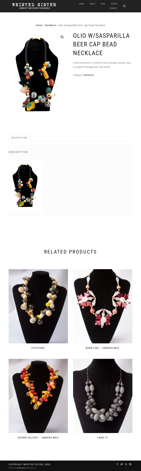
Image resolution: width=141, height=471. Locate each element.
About (92, 4)
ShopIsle (13, 468)
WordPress (32, 468)
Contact (113, 8)
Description (19, 137)
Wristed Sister (34, 5)
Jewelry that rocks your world (34, 8)
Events (114, 4)
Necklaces (50, 25)
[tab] (19, 137)
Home (81, 4)
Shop (103, 4)
